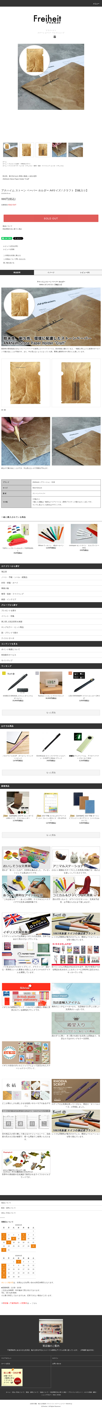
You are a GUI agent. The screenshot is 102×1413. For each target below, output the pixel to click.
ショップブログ (46, 1395)
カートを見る (5, 1363)
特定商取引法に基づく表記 (12, 229)
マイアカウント (6, 1358)
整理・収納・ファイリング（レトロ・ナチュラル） (49, 165)
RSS (54, 1395)
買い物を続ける (8, 263)
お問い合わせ (56, 1363)
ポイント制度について (10, 649)
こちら (34, 1303)
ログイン (55, 1358)
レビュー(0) (85, 272)
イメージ (51, 272)
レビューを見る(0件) (10, 246)
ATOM (59, 1395)
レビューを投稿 (8, 249)
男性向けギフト (26, 164)
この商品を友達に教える (12, 255)
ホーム (5, 162)
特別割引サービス (8, 655)
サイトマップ (6, 660)
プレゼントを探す (14, 164)
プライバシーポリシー (75, 1392)
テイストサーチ (13, 165)
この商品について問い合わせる (14, 259)
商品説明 (17, 272)
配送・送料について (32, 1392)
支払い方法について (18, 1392)
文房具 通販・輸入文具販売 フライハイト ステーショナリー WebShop (51, 1403)
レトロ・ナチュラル (26, 165)
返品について (7, 226)
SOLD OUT (51, 218)
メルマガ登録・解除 (90, 1392)
